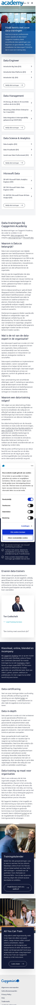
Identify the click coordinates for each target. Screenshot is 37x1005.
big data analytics (24, 428)
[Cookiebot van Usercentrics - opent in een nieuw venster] (25, 465)
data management (17, 235)
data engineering (14, 237)
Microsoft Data (11, 173)
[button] (18, 887)
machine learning (11, 428)
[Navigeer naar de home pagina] (12, 3)
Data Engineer (11, 60)
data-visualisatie (7, 430)
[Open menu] (32, 3)
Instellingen (25, 526)
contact (24, 813)
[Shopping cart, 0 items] (28, 3)
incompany (21, 663)
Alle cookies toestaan (17, 532)
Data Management (13, 95)
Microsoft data (28, 237)
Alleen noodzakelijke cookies (18, 538)
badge (22, 698)
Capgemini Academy (11, 655)
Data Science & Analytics (16, 138)
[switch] (30, 505)
